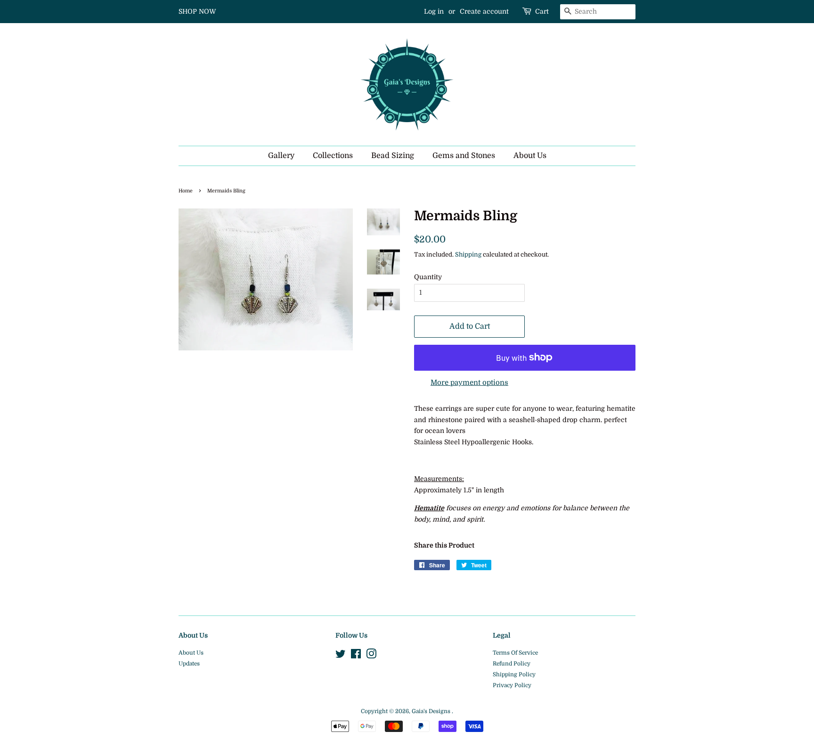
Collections (333, 155)
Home (186, 191)
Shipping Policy (514, 674)
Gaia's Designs (432, 711)
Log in (434, 11)
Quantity (428, 277)
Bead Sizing (392, 155)
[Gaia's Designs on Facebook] (355, 656)
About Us (529, 155)
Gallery (281, 155)
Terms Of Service (515, 652)
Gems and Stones (463, 155)
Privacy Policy (512, 685)
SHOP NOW (197, 11)
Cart (542, 11)
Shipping (468, 254)
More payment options (469, 382)
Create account (484, 11)
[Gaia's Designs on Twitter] (340, 656)
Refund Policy (511, 663)
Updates (189, 663)
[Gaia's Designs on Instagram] (371, 656)
